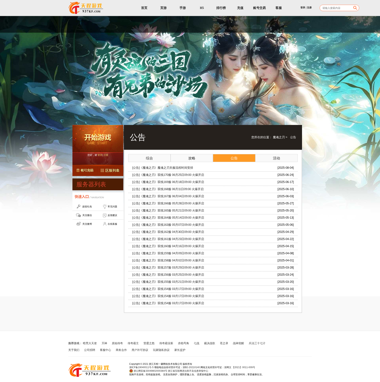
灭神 (104, 343)
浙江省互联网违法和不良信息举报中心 (188, 371)
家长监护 (179, 350)
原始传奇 (117, 343)
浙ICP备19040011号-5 (141, 367)
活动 (276, 158)
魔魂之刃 (279, 137)
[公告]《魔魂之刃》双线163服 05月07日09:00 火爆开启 (168, 224)
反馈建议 (112, 215)
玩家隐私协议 (161, 350)
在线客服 (112, 224)
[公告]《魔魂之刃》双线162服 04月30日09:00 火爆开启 (168, 231)
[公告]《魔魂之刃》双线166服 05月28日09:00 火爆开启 (168, 203)
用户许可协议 (140, 350)
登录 (302, 7)
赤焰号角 (183, 343)
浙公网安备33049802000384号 (150, 371)
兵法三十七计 (257, 343)
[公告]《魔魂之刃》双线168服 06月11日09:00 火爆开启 (168, 189)
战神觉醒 (238, 343)
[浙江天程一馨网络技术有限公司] (86, 8)
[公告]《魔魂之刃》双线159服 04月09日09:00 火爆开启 (168, 253)
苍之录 (224, 343)
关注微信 (87, 215)
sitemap (195, 350)
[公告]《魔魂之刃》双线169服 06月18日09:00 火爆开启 (168, 182)
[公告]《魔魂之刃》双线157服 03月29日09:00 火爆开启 (168, 267)
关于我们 (73, 350)
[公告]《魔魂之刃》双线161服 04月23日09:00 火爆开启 (168, 239)
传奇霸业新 (166, 343)
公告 (234, 158)
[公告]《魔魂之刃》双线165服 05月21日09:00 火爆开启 (168, 210)
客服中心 (105, 350)
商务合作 (121, 350)
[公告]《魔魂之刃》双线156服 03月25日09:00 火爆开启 (168, 274)
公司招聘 (89, 350)
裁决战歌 (209, 343)
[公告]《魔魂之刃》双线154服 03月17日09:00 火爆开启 (168, 289)
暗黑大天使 (90, 343)
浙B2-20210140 (191, 367)
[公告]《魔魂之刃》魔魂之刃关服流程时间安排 (162, 167)
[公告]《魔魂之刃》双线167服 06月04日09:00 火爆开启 (168, 196)
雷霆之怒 (149, 343)
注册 (309, 7)
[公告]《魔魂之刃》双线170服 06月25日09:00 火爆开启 (168, 174)
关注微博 (87, 224)
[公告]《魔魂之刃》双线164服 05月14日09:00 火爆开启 (168, 217)
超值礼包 (87, 206)
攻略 (191, 158)
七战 (196, 343)
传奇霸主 (133, 343)
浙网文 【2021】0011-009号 (239, 367)
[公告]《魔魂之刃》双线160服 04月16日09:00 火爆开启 (168, 246)
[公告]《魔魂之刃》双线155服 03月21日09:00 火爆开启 (168, 281)
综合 (149, 158)
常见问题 (112, 206)
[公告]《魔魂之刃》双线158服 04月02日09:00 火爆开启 (168, 260)
